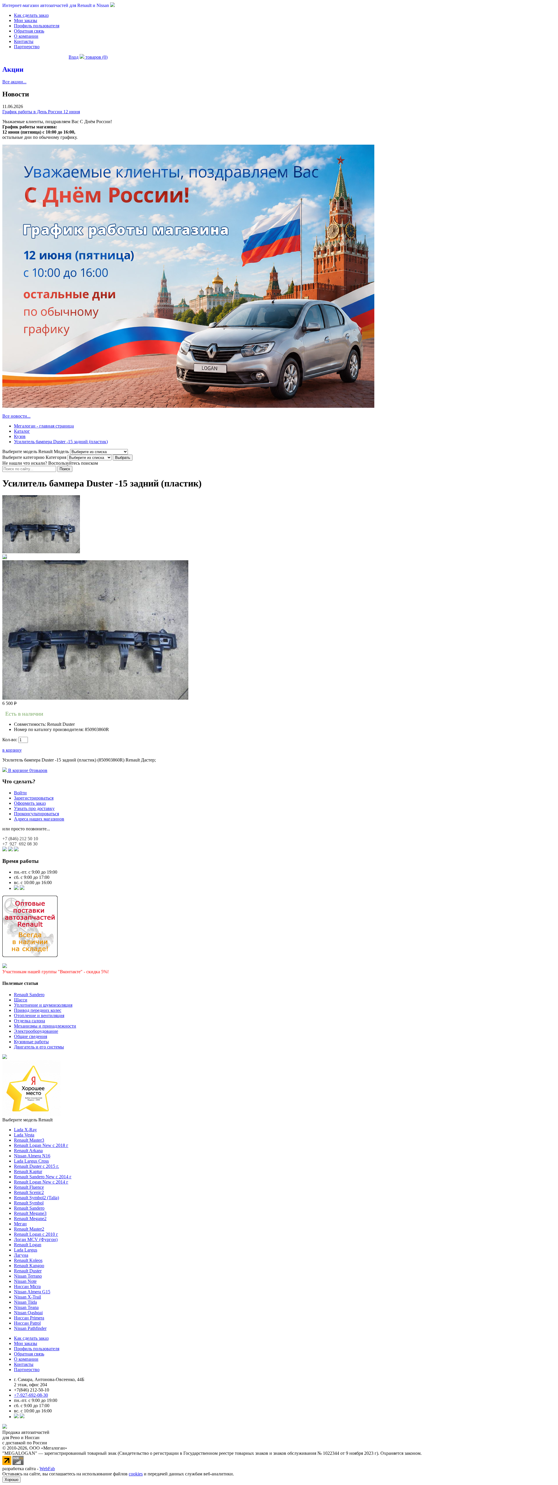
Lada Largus (25, 1249)
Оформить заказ (30, 803)
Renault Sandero (29, 994)
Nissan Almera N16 (32, 1155)
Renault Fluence (29, 1187)
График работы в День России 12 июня (41, 111)
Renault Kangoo (29, 1265)
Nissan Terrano (28, 1276)
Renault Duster (28, 1270)
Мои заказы (25, 20)
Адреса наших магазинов (39, 818)
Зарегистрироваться (33, 798)
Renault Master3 (29, 1140)
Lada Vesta (24, 1134)
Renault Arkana (28, 1150)
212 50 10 (20, 838)
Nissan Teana (26, 1307)
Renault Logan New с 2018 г (41, 1145)
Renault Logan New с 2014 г (41, 1181)
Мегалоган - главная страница (44, 425)
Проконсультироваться (36, 813)
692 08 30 (19, 843)
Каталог (22, 431)
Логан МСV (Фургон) (36, 1239)
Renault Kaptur (28, 1171)
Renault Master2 (29, 1229)
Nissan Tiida (25, 1302)
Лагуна (21, 1255)
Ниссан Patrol (27, 1323)
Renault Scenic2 (29, 1192)
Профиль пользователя (36, 25)
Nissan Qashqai (28, 1312)
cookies (136, 1473)
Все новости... (16, 416)
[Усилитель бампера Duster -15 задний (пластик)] (41, 551)
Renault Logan (27, 1244)
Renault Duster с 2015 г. (36, 1166)
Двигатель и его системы (39, 1046)
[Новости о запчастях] (16, 888)
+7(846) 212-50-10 (31, 1389)
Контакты (23, 41)
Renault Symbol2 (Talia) (36, 1197)
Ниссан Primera (29, 1317)
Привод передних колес (37, 1010)
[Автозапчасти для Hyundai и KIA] (4, 1057)
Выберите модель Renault (27, 1119)
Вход (73, 57)
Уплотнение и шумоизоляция (43, 1005)
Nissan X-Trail (27, 1296)
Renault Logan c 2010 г (36, 1234)
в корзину (12, 750)
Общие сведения (30, 1036)
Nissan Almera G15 (32, 1291)
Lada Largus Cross (31, 1161)
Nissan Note (25, 1281)
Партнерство (27, 46)
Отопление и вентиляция (39, 1015)
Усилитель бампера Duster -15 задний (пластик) (61, 441)
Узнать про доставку (34, 808)
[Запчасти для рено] (22, 888)
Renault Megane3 (30, 1213)
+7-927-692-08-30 (31, 1395)
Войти (20, 792)
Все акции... (14, 81)
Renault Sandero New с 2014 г (42, 1176)
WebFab (47, 1468)
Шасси (20, 999)
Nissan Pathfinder (30, 1328)
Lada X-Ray (25, 1129)
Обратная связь (29, 30)
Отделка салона (29, 1020)
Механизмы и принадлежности (45, 1025)
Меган (20, 1223)
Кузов (20, 436)
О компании (26, 36)
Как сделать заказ (31, 15)
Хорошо (11, 1479)
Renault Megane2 (30, 1218)
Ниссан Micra (27, 1286)
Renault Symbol (29, 1202)
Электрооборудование (36, 1031)
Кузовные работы (31, 1041)
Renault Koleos (28, 1260)
